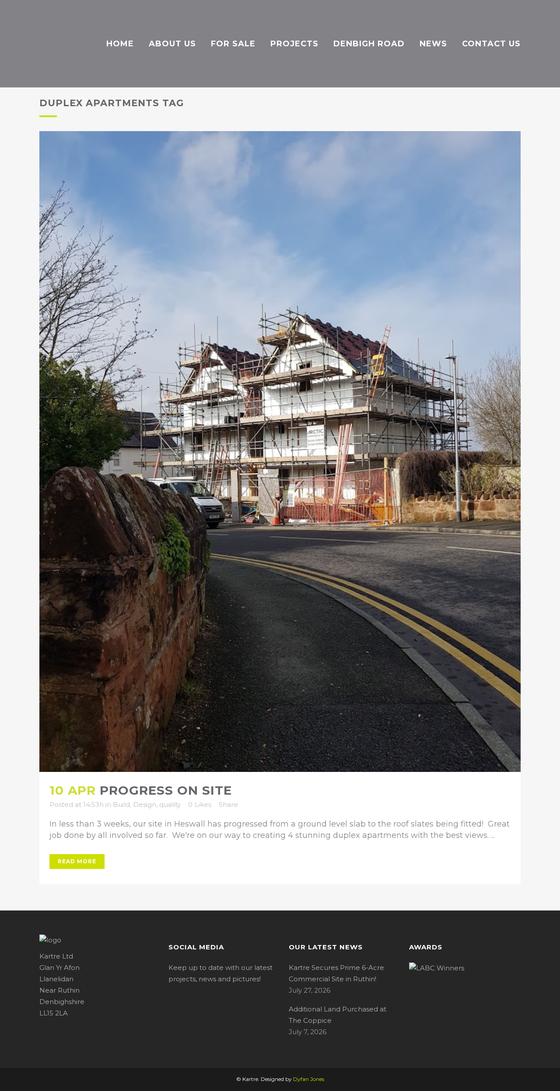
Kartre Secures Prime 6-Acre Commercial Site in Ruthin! (336, 973)
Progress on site (166, 790)
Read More (77, 861)
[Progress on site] (280, 451)
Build (121, 804)
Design (144, 804)
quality (170, 804)
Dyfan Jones (308, 1079)
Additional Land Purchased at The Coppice (337, 1015)
